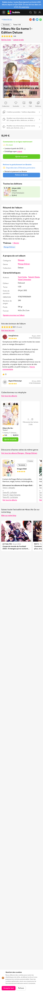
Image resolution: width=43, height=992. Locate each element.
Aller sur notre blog (8, 515)
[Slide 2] (22, 96)
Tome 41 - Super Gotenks (11, 495)
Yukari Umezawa (24, 279)
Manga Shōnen (24, 264)
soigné (19, 151)
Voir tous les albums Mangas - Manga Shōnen (19, 453)
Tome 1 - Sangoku (9, 488)
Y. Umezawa (13, 433)
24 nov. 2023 (36, 381)
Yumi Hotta (22, 277)
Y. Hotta (6, 433)
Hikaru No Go (7, 19)
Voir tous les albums (9, 396)
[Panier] (35, 12)
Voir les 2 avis (6, 40)
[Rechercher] (30, 12)
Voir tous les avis (7, 330)
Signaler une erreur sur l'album (14, 315)
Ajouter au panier (21, 157)
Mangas (21, 260)
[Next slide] (37, 71)
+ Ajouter (15, 243)
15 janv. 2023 (36, 336)
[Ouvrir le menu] (4, 12)
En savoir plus (24, 7)
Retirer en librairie (21, 175)
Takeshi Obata (34, 277)
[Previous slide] (5, 71)
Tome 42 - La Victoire (10, 497)
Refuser (21, 988)
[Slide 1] (20, 96)
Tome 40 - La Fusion (10, 492)
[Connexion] (40, 12)
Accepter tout (8, 988)
